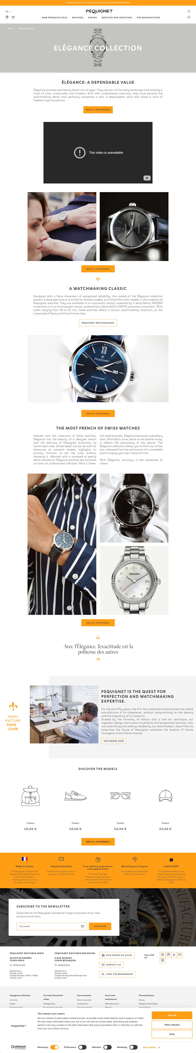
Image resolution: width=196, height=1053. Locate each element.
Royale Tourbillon (16, 1007)
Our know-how (114, 741)
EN (7, 11)
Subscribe (100, 926)
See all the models (98, 109)
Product (30, 823)
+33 (59, 965)
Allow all (172, 1015)
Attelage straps (49, 1004)
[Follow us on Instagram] (168, 955)
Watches (77, 17)
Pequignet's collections (20, 995)
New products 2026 (54, 17)
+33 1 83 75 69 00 (19, 965)
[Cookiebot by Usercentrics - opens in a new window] (18, 1047)
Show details (149, 1047)
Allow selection (172, 1025)
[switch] (82, 1047)
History (141, 1000)
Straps (92, 17)
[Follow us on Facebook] (162, 955)
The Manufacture (148, 17)
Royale (12, 1004)
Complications (82, 1004)
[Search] (189, 11)
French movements (84, 1000)
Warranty (108, 1007)
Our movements (84, 995)
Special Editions (145, 1007)
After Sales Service (112, 1004)
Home (10, 28)
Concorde (13, 1000)
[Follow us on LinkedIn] (162, 961)
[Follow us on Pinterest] (174, 955)
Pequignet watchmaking (98, 323)
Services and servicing (117, 17)
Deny (172, 1034)
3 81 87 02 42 (65, 965)
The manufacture (146, 995)
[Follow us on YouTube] (179, 955)
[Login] (188, 18)
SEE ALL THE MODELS (98, 269)
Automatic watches (84, 1007)
